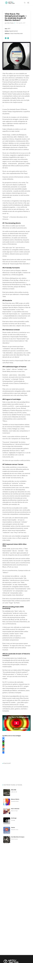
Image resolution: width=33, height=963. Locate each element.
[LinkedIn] (16, 749)
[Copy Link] (16, 751)
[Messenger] (16, 740)
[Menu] (28, 3)
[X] (16, 741)
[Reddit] (16, 747)
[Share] (16, 753)
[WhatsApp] (16, 743)
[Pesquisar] (24, 2)
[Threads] (16, 745)
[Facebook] (16, 738)
